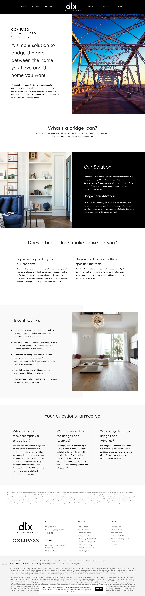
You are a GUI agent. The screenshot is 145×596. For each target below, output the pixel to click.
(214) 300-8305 (51, 527)
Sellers (49, 7)
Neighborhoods (84, 530)
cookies (60, 587)
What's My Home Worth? (87, 539)
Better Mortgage (20, 333)
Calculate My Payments (87, 542)
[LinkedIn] (52, 533)
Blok (78, 564)
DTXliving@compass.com (54, 530)
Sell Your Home (116, 530)
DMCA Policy (64, 564)
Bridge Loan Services (86, 548)
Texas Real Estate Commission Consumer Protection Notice (31, 561)
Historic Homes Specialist (120, 539)
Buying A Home (116, 527)
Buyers (36, 7)
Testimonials (115, 542)
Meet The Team (116, 533)
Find (23, 7)
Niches (120, 7)
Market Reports (84, 536)
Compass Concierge (85, 545)
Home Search (83, 527)
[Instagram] (48, 533)
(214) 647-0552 (50, 551)
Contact (106, 7)
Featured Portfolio (117, 536)
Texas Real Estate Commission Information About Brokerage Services (80, 561)
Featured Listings (84, 533)
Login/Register (83, 551)
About (91, 7)
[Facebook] (45, 533)
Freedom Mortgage (38, 333)
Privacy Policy (54, 564)
